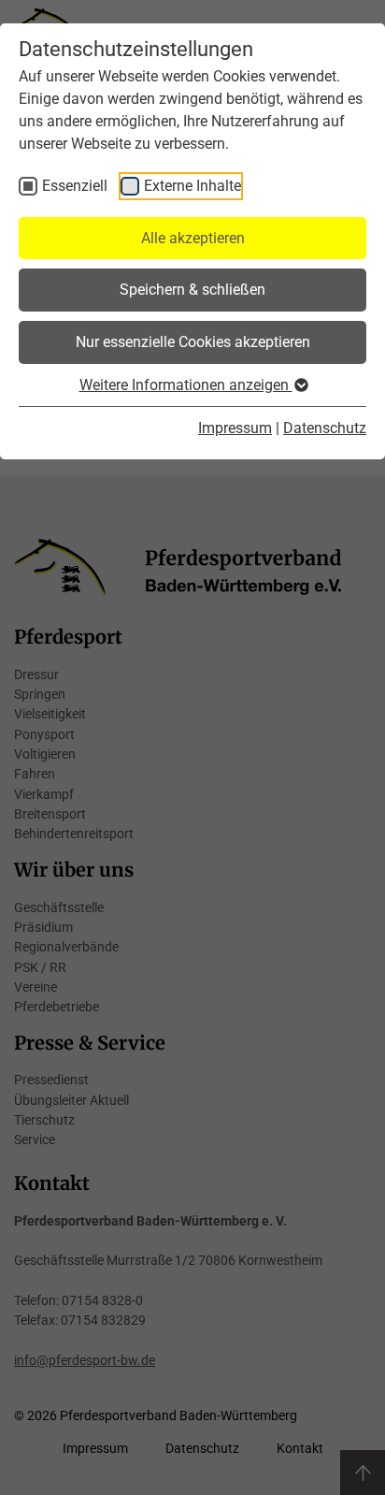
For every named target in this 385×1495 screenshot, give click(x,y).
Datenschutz (324, 428)
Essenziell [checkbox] (74, 186)
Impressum (235, 428)
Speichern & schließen (192, 289)
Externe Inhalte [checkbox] (192, 186)
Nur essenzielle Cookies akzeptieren (193, 342)
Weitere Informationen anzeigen (185, 385)
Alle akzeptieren (193, 238)
